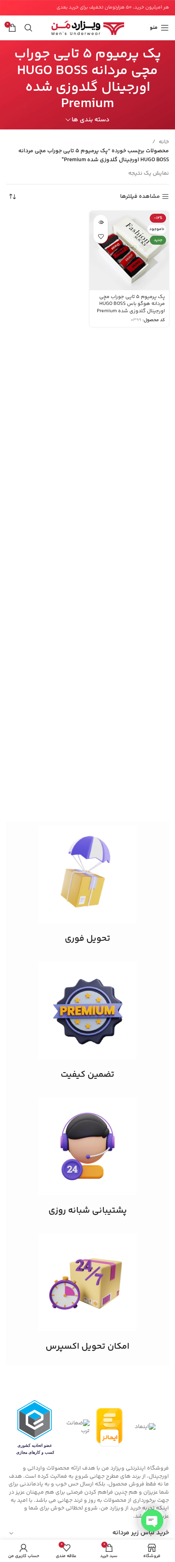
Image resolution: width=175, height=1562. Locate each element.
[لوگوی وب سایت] (87, 27)
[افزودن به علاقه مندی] (101, 236)
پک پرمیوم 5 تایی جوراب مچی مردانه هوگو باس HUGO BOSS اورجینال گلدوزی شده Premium (131, 304)
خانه (164, 142)
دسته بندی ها (90, 120)
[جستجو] (28, 28)
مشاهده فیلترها (140, 196)
